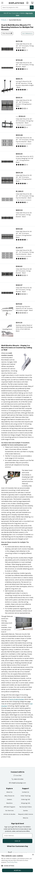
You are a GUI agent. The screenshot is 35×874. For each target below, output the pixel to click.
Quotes (25, 810)
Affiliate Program (9, 807)
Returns (25, 818)
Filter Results (6, 33)
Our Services (9, 810)
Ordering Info (25, 799)
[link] (16, 3)
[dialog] (17, 863)
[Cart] (32, 3)
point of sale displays (17, 699)
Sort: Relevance (27, 33)
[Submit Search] (32, 7)
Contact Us (25, 792)
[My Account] (27, 3)
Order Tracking (25, 796)
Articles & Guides (9, 814)
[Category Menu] (4, 3)
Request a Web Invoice (25, 814)
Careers (9, 799)
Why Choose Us (9, 796)
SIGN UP (17, 841)
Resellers (9, 803)
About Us (9, 792)
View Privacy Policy (12, 862)
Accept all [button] (17, 870)
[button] (17, 866)
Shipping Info (25, 803)
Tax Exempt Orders (25, 807)
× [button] (33, 854)
